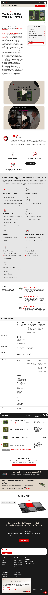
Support (3, 564)
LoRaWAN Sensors (18, 576)
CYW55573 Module (18, 560)
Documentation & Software (36, 35)
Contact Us (39, 5)
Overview (21, 5)
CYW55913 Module (18, 564)
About (3, 560)
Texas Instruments (19, 11)
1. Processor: (4, 500)
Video (29, 5)
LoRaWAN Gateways (18, 574)
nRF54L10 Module (29, 566)
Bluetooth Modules (28, 558)
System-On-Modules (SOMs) (7, 11)
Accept (28, 591)
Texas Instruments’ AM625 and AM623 (10, 33)
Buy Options (12, 422)
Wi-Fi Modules (17, 558)
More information (18, 585)
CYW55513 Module (18, 562)
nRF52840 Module (29, 568)
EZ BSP (25, 5)
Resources (4, 566)
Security (40, 589)
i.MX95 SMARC (5, 574)
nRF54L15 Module (29, 561)
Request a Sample (34, 33)
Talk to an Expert (24, 540)
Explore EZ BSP (30, 163)
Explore (27, 488)
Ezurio (3, 558)
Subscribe (7, 553)
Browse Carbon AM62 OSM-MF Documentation (23, 465)
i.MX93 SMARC (5, 576)
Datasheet (32, 31)
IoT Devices (17, 572)
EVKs (32, 5)
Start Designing (25, 476)
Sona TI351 (4, 37)
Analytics (12, 589)
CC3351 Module (17, 566)
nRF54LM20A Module (29, 563)
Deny (24, 591)
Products (4, 562)
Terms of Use (35, 589)
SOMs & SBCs (5, 572)
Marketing (18, 589)
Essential (6, 589)
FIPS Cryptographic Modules (13, 170)
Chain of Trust (13, 159)
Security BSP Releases (35, 159)
